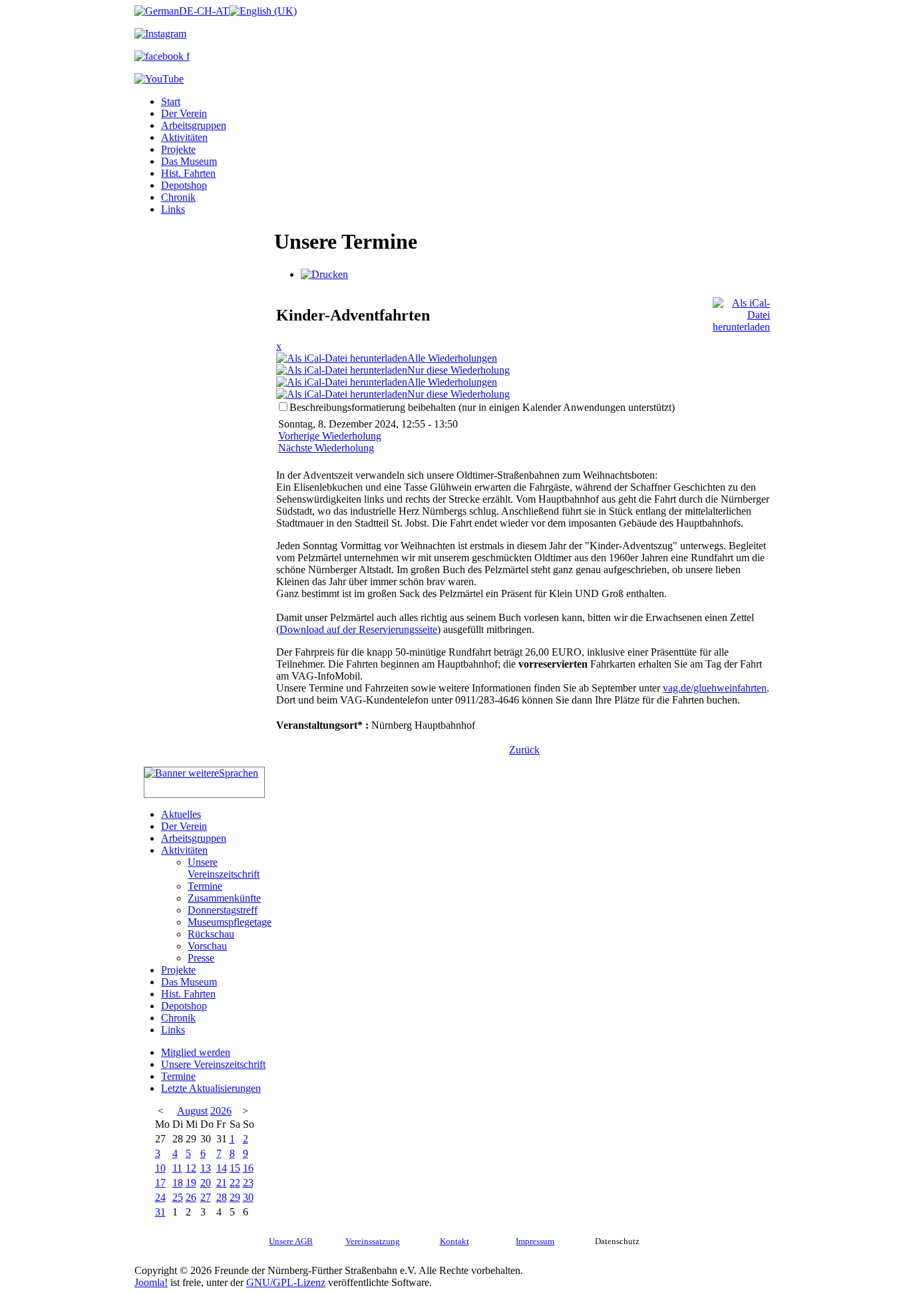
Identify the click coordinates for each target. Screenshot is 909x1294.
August (192, 1110)
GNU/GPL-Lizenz (285, 1282)
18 (177, 1182)
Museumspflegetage (230, 922)
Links (173, 209)
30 (248, 1197)
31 (160, 1212)
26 (191, 1197)
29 (235, 1197)
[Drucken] (324, 274)
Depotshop (184, 185)
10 (160, 1168)
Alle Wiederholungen (452, 358)
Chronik (178, 197)
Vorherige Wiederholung (329, 436)
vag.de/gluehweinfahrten (715, 688)
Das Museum (189, 161)
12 (191, 1168)
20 (205, 1182)
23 (248, 1182)
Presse (201, 958)
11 (177, 1168)
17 (160, 1182)
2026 (221, 1110)
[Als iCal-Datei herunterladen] (741, 311)
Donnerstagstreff (223, 910)
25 (177, 1197)
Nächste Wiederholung (326, 447)
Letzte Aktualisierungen (211, 1088)
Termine (205, 886)
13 (205, 1168)
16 (248, 1168)
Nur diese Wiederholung (458, 370)
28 (221, 1197)
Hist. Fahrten (188, 173)
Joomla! (151, 1282)
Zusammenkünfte (224, 898)
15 (235, 1168)
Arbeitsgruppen (193, 125)
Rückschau (211, 934)
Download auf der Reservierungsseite (358, 629)
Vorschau (207, 946)
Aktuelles (181, 814)
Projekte (178, 149)
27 (205, 1197)
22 (235, 1182)
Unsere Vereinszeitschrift (224, 868)
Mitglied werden (195, 1052)
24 (160, 1197)
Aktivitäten (184, 137)
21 (221, 1182)
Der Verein (184, 113)
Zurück (524, 749)
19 (191, 1182)
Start (170, 101)
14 (221, 1168)
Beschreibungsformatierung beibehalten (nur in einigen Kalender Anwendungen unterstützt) (482, 407)
